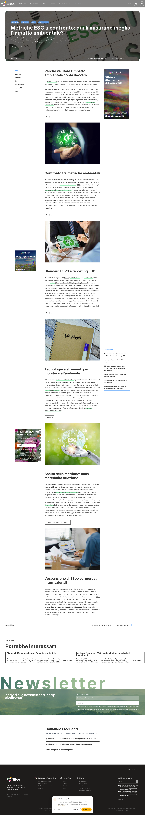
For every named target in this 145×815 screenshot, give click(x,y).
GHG (78, 185)
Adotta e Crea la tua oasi (44, 781)
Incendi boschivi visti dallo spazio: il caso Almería (115, 381)
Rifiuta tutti (76, 809)
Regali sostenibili (42, 783)
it (126, 769)
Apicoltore (65, 781)
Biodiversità (22, 4)
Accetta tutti (86, 809)
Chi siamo (40, 788)
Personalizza (57, 809)
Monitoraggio (19, 84)
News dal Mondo (64, 4)
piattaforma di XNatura (83, 387)
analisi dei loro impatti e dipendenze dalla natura (64, 607)
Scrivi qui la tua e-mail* (24, 438)
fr (134, 769)
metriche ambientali (60, 180)
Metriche (18, 74)
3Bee (16, 91)
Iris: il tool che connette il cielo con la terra (116, 361)
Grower (65, 783)
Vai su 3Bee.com (79, 4)
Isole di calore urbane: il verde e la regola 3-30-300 (115, 375)
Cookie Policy (83, 786)
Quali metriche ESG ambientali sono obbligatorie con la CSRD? (71, 739)
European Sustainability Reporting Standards (72, 283)
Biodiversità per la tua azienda (46, 786)
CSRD (87, 84)
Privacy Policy (83, 783)
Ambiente (18, 77)
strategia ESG (94, 495)
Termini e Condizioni (84, 788)
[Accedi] (136, 4)
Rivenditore (66, 786)
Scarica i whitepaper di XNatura (57, 522)
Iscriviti (21, 445)
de (132, 769)
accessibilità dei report (89, 301)
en (129, 769)
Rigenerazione (34, 4)
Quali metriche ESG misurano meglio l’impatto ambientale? (69, 744)
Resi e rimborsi (83, 781)
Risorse (52, 4)
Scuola (64, 788)
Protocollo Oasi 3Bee (85, 790)
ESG (44, 4)
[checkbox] (17, 450)
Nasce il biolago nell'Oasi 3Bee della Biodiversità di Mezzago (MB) (115, 387)
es (137, 769)
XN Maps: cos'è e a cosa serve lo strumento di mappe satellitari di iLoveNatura (114, 368)
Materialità (18, 88)
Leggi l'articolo (17, 47)
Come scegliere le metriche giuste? (60, 750)
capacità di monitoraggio (62, 382)
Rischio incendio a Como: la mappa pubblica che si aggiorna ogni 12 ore (115, 355)
